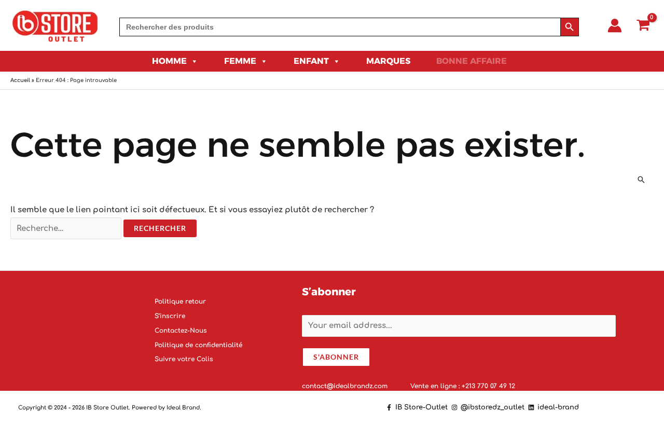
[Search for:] (339, 27)
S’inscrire (170, 316)
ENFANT (311, 61)
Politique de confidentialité (198, 344)
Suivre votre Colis (184, 359)
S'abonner (336, 356)
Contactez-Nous (181, 330)
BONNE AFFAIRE (471, 61)
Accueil (20, 80)
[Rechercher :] (66, 228)
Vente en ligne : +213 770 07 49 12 (462, 385)
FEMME (240, 61)
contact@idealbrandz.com (346, 385)
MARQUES (388, 61)
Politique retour (180, 301)
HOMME (169, 61)
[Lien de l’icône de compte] (614, 25)
